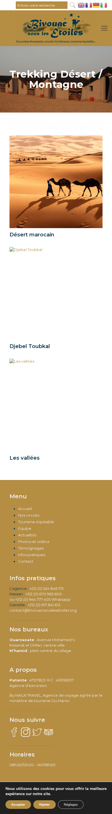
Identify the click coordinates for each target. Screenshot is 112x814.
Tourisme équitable (36, 521)
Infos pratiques (31, 554)
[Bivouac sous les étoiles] (56, 19)
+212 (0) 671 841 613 (44, 604)
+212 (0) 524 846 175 (46, 588)
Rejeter (44, 804)
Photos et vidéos (33, 541)
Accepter (18, 804)
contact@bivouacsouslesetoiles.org (43, 610)
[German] (96, 4)
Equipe (24, 528)
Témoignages (31, 548)
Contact (25, 561)
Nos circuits (28, 515)
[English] (81, 4)
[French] (89, 4)
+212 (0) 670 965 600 (43, 594)
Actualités (27, 535)
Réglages (71, 804)
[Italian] (104, 4)
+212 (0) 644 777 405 (33, 599)
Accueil (25, 508)
